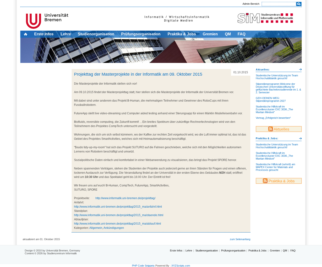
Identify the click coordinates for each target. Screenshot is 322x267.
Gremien (210, 34)
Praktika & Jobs (182, 34)
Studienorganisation (96, 34)
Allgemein (95, 228)
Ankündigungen (113, 228)
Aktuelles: (263, 69)
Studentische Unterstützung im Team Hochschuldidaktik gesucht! (277, 77)
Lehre (66, 34)
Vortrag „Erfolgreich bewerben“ (273, 117)
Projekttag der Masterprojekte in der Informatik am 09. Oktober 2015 (138, 74)
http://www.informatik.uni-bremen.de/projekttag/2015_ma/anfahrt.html (118, 206)
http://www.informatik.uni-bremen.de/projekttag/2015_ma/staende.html (118, 215)
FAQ (241, 34)
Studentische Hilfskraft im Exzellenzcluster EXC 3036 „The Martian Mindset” (274, 109)
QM (228, 34)
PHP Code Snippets (143, 265)
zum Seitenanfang (240, 239)
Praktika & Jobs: (267, 138)
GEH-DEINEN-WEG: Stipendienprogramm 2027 (271, 99)
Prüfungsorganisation (141, 34)
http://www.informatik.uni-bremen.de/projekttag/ (125, 198)
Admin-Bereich (251, 3)
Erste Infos (44, 34)
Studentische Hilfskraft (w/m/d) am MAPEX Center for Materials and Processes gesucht (275, 167)
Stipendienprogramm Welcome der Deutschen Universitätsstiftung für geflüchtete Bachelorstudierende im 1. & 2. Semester (278, 88)
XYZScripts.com (180, 265)
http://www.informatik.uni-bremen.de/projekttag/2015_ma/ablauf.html (117, 223)
